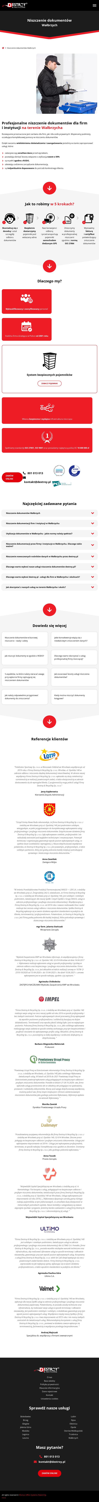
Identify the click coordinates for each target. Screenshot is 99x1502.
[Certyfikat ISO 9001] (74, 476)
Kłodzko (25, 1431)
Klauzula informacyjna (49, 1388)
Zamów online (9, 477)
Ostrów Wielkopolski (73, 1431)
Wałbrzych (73, 1438)
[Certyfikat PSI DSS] (61, 489)
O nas (49, 1377)
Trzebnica (73, 1434)
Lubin (73, 1416)
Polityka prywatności (49, 1384)
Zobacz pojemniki (49, 383)
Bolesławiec (25, 1416)
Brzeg (25, 1420)
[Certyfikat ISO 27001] (58, 476)
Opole (73, 1427)
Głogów (25, 1423)
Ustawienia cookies (49, 1398)
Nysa (73, 1420)
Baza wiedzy (49, 1381)
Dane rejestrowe (49, 1391)
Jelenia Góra (25, 1427)
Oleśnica (73, 1423)
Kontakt (49, 1395)
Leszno (25, 1438)
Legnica (25, 1434)
